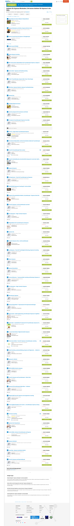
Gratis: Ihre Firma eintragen (65, 1)
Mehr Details (46, 22)
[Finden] (31, 1)
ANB (50, 512)
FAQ (40, 512)
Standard (27, 11)
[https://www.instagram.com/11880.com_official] (18, 523)
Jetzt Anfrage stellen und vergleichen (12, 5)
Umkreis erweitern (12, 469)
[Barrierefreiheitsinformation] (61, 1)
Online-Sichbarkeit (29, 507)
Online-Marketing (29, 510)
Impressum (51, 507)
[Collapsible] (50, 478)
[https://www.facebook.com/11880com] (16, 523)
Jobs (16, 510)
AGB (50, 510)
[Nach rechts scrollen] (51, 14)
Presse (17, 512)
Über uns (17, 507)
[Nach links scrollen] (7, 14)
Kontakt (40, 510)
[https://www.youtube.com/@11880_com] (25, 523)
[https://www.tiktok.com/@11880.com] (21, 523)
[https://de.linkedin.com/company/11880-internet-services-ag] (23, 523)
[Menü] (62, 1)
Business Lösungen (29, 512)
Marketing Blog (41, 507)
